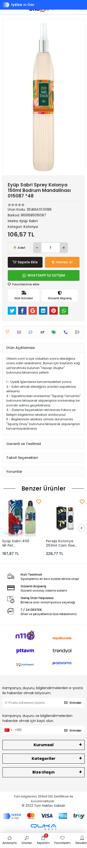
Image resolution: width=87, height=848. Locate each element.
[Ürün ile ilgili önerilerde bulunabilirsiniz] (78, 332)
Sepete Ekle (28, 262)
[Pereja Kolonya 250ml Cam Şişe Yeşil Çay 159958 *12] (65, 517)
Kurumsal (44, 745)
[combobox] (8, 730)
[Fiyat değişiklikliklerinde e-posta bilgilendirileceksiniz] (55, 332)
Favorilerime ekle (25, 284)
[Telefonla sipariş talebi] (67, 332)
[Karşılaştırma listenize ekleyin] (43, 332)
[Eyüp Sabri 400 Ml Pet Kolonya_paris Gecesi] (21, 517)
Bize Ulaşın (43, 772)
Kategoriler (43, 758)
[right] (82, 528)
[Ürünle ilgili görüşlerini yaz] (32, 332)
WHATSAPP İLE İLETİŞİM (46, 275)
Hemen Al (64, 262)
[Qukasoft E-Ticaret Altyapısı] (43, 827)
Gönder (75, 702)
